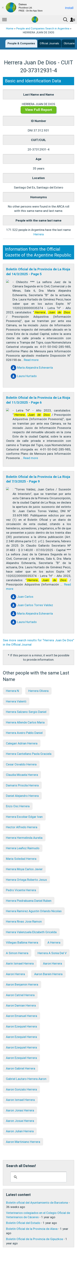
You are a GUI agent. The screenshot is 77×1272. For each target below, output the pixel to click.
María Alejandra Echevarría (35, 367)
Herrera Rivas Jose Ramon (24, 921)
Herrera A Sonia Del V (52, 953)
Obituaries (70, 43)
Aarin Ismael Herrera (20, 963)
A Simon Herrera (17, 953)
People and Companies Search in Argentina (42, 28)
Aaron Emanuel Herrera (21, 1016)
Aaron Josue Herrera (20, 1121)
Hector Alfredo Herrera (21, 827)
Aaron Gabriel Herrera (20, 1068)
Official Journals (49, 43)
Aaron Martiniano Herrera (23, 1142)
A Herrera (53, 942)
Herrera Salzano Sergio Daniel (26, 712)
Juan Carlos (25, 596)
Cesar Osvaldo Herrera (21, 764)
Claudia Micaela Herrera (22, 775)
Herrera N (12, 691)
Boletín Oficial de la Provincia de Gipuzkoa (34, 1239)
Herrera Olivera (38, 691)
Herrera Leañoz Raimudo (22, 848)
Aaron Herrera (52, 963)
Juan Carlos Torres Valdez (35, 605)
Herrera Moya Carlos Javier (24, 869)
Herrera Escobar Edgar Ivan (24, 817)
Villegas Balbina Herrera (22, 942)
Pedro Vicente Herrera (21, 890)
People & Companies (21, 43)
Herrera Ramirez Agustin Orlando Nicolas (34, 911)
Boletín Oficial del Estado (23, 1223)
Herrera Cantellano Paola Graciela (28, 754)
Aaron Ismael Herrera (20, 1100)
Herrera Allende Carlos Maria (25, 722)
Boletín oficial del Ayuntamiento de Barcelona (37, 1202)
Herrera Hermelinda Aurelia (24, 838)
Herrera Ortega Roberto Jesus (26, 879)
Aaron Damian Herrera (21, 1005)
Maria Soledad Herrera (21, 858)
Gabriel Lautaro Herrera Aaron (26, 1079)
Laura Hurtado (27, 376)
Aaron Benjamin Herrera (22, 984)
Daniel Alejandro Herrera (22, 796)
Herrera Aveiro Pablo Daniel (24, 733)
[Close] (3, 7)
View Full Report (38, 110)
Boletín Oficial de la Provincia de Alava (31, 1229)
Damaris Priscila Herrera (22, 785)
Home (9, 28)
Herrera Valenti (16, 701)
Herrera (38, 234)
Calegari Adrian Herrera (21, 743)
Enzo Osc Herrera (18, 806)
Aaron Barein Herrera (48, 974)
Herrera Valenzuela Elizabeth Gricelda (31, 932)
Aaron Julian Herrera (20, 1131)
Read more (31, 360)
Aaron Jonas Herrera (20, 1110)
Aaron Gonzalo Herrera (21, 1089)
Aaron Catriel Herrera (20, 995)
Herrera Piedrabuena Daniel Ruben (28, 900)
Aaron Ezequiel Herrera (21, 1026)
